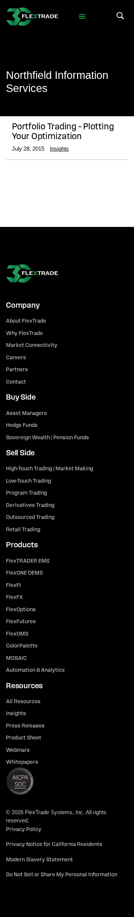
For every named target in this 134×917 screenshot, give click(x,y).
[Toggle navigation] (82, 16)
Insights (59, 148)
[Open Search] (120, 15)
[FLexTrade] (32, 16)
